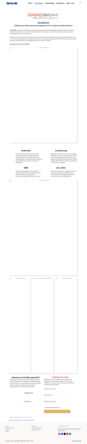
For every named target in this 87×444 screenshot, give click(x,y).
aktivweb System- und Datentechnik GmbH (25, 417)
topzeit (6, 426)
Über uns (71, 3)
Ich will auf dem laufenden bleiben (57, 411)
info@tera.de (27, 401)
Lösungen (38, 3)
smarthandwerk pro (9, 428)
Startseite (10, 420)
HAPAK (7, 431)
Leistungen (50, 3)
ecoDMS (7, 429)
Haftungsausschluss (36, 429)
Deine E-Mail (47, 395)
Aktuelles (60, 3)
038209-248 (28, 393)
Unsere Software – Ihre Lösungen (21, 420)
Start (30, 3)
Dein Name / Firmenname (50, 389)
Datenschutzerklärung (37, 428)
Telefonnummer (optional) (50, 401)
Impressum (34, 426)
